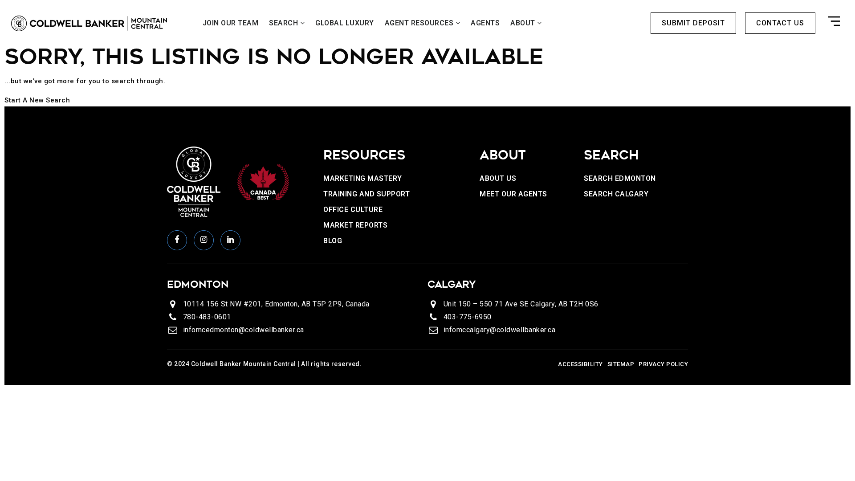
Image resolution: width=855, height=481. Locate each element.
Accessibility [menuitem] (580, 364)
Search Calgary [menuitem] (616, 194)
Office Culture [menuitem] (353, 209)
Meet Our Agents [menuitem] (513, 194)
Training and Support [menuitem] (366, 194)
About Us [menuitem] (498, 178)
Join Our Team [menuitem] (231, 23)
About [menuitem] (523, 23)
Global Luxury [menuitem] (344, 23)
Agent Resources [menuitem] (420, 23)
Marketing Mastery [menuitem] (362, 178)
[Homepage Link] (89, 23)
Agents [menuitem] (485, 23)
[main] (427, 74)
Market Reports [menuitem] (355, 225)
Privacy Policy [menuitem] (663, 364)
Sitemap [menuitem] (621, 364)
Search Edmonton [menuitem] (620, 178)
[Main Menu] (834, 23)
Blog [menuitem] (332, 240)
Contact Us (780, 23)
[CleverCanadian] (262, 181)
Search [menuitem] (284, 23)
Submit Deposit (693, 23)
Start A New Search (37, 100)
